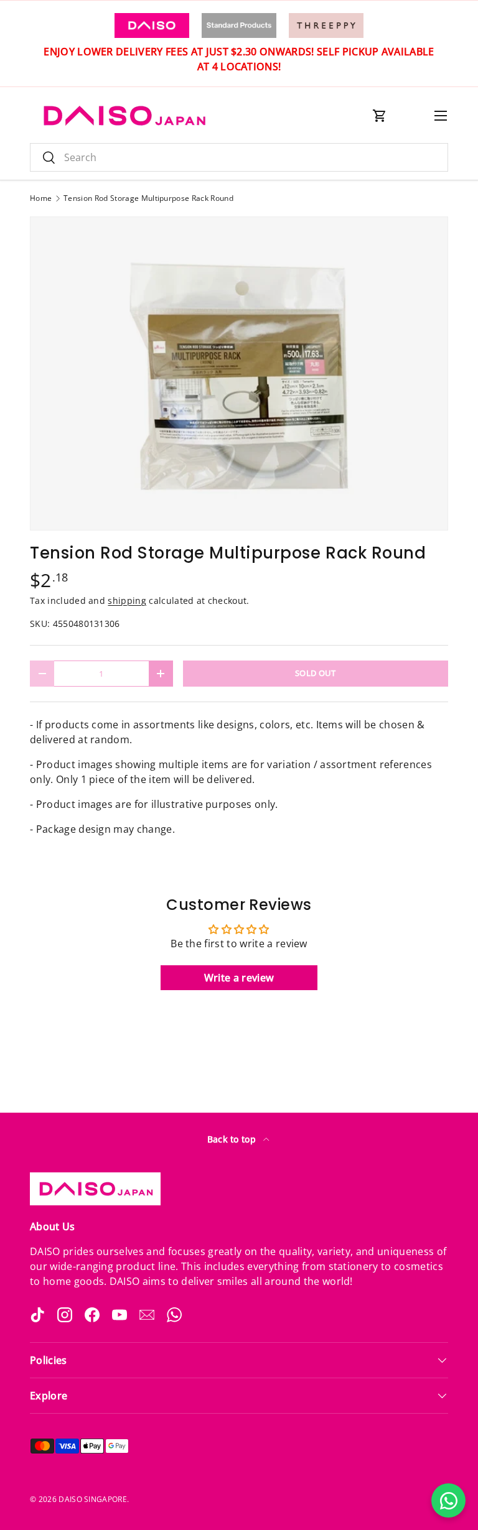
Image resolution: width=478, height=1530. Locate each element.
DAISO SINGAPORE (93, 1499)
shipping (127, 600)
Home (41, 198)
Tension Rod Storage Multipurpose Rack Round (148, 198)
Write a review (239, 978)
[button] (379, 115)
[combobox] (239, 157)
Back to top (233, 1139)
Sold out (315, 673)
